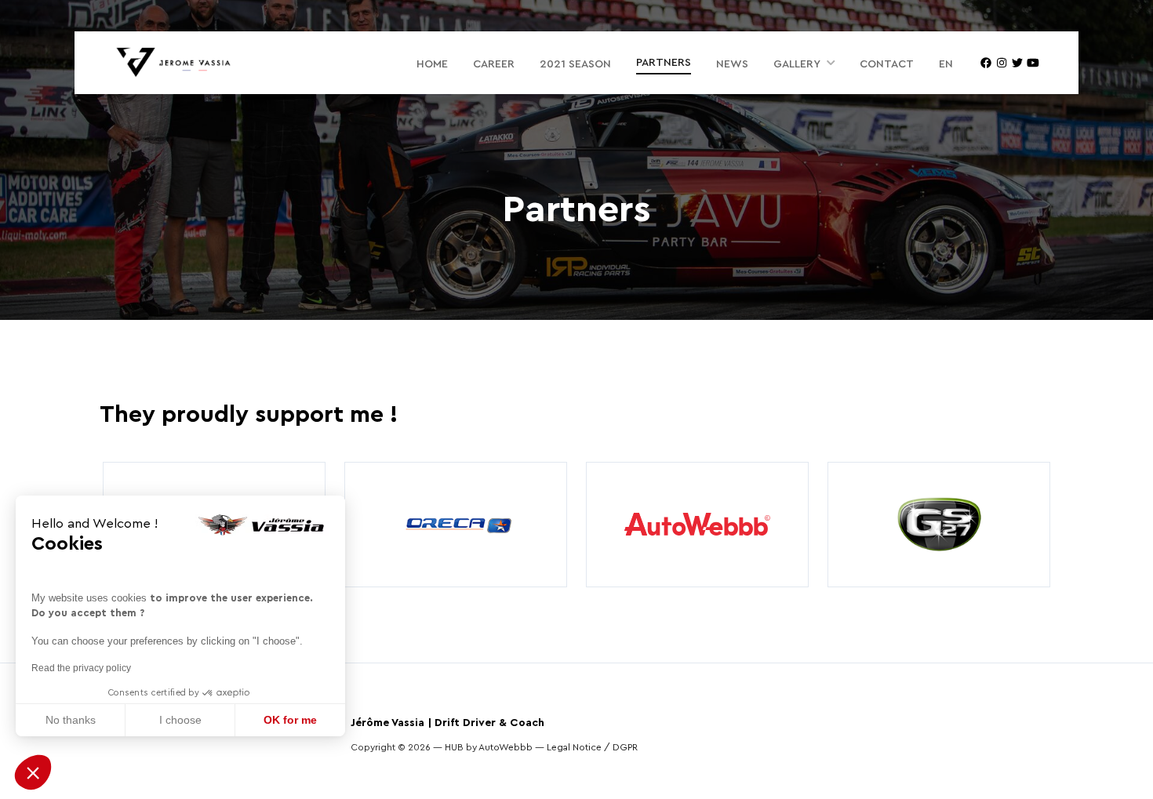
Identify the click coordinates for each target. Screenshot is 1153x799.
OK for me (290, 720)
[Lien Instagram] (1001, 63)
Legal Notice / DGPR (592, 747)
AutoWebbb (505, 747)
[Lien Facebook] (986, 63)
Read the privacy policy (81, 668)
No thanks (70, 720)
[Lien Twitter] (1017, 63)
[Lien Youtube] (1033, 63)
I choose (180, 720)
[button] (33, 772)
